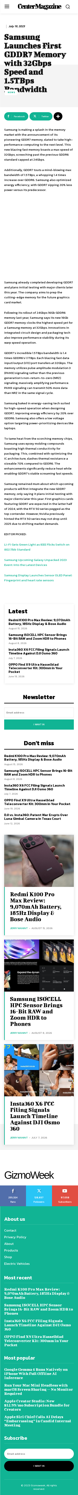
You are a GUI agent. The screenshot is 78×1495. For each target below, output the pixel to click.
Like (13, 1187)
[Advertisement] (39, 237)
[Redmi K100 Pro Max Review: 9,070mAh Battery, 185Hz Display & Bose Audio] (39, 861)
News (11, 92)
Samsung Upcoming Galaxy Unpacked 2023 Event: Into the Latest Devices (35, 562)
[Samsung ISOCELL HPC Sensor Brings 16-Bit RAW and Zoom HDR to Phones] (39, 965)
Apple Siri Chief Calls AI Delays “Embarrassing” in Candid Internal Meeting (37, 1421)
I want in (39, 724)
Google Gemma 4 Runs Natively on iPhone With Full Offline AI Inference (36, 1373)
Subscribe (65, 1187)
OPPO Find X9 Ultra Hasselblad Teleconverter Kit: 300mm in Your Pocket (36, 668)
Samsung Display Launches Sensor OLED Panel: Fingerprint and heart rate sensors (38, 578)
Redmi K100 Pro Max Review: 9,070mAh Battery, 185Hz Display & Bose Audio (39, 621)
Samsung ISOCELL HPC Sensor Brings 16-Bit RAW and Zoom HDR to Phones (38, 636)
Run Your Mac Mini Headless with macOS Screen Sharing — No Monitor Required (38, 1389)
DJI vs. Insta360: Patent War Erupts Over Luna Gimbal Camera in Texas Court (36, 816)
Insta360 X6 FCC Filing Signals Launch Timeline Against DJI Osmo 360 (39, 651)
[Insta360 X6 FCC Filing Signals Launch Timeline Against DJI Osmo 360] (39, 1070)
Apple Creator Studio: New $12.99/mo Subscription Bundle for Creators (37, 1405)
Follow (39, 1187)
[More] (58, 116)
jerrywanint (19, 928)
